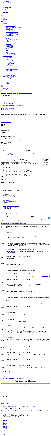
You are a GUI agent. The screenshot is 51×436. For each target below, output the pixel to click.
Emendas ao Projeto (7, 195)
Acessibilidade (6, 8)
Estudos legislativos (10, 62)
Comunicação (6, 68)
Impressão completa (7, 102)
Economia (8, 30)
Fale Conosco (6, 9)
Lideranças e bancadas (10, 53)
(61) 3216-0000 (18, 415)
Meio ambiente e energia (11, 33)
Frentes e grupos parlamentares (12, 54)
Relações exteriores (10, 35)
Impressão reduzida (7, 100)
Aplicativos (5, 433)
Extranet (5, 434)
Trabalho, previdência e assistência (13, 39)
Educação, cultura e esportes (12, 32)
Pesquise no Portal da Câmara (7, 91)
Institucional (5, 40)
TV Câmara (8, 71)
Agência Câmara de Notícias (12, 69)
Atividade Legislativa (7, 56)
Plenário (7, 58)
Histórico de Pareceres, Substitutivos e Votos (12, 201)
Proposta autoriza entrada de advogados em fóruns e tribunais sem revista (18, 398)
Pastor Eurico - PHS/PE (6, 122)
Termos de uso (6, 431)
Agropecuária (9, 24)
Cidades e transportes (10, 26)
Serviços (7, 42)
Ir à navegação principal (8, 2)
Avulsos (5, 193)
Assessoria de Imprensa (11, 74)
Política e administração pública (12, 34)
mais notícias (3, 401)
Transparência (9, 77)
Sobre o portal (6, 430)
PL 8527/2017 (5, 96)
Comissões (8, 59)
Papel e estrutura (9, 47)
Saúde (7, 36)
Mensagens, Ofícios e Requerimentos (11, 206)
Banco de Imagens (10, 72)
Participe (7, 66)
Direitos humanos (9, 29)
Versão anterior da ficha (20, 105)
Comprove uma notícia (10, 75)
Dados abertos (9, 80)
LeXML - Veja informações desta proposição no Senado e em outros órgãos (23, 406)
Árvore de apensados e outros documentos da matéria (12, 188)
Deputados (5, 51)
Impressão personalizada (8, 103)
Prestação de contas (10, 78)
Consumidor (8, 28)
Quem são (8, 52)
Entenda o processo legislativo (12, 65)
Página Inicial (3, 93)
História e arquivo (9, 48)
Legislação (8, 64)
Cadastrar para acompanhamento (8, 105)
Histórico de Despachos (8, 197)
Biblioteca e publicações (11, 45)
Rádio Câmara (9, 70)
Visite (7, 50)
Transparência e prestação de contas (10, 76)
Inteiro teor (11, 108)
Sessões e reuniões (10, 60)
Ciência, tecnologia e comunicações (13, 27)
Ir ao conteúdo (6, 1)
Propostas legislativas (10, 57)
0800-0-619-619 (14, 414)
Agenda (7, 41)
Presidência (8, 44)
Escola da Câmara (9, 46)
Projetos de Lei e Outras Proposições (24, 93)
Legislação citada (6, 200)
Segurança (8, 38)
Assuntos (5, 23)
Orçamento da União (10, 63)
